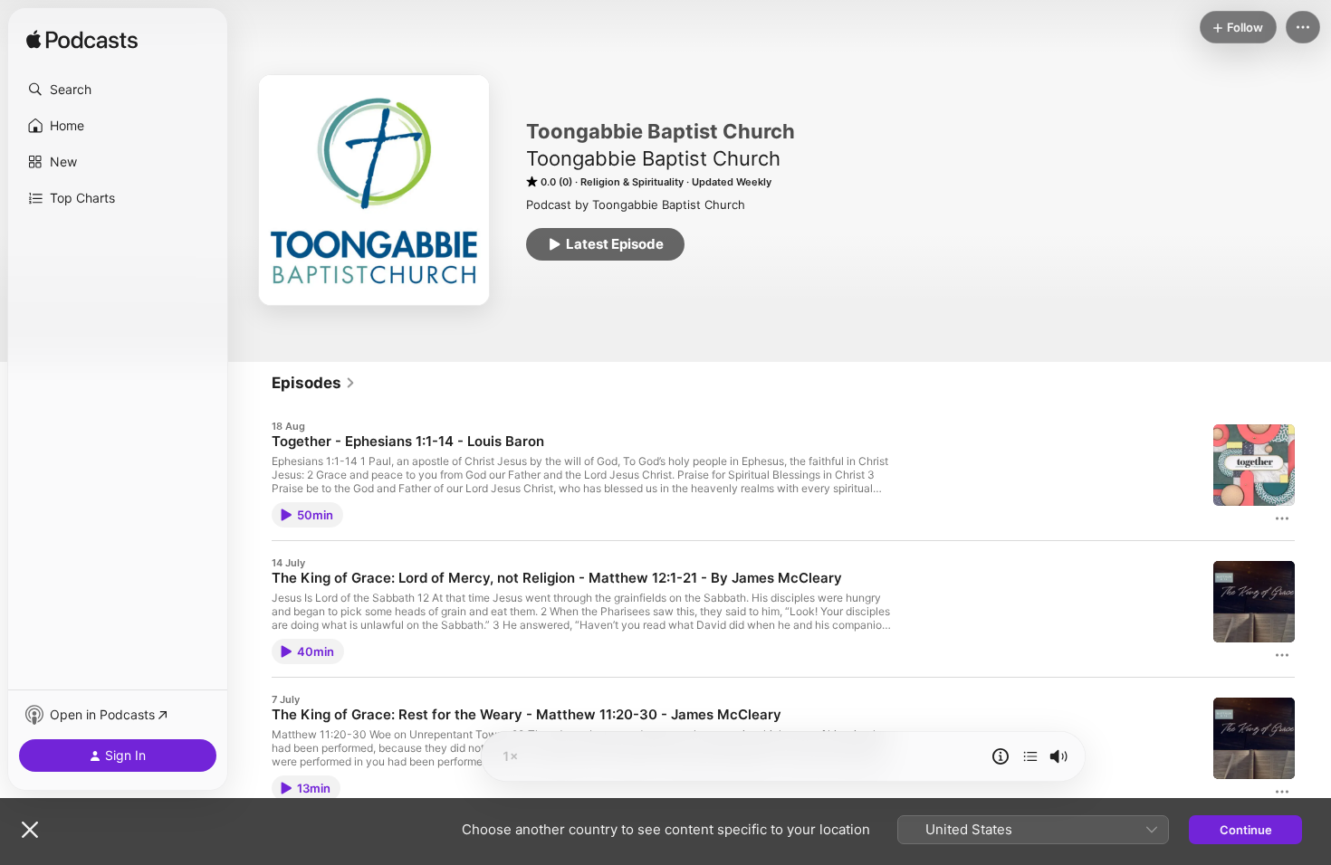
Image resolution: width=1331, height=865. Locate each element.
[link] (314, 383)
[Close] (30, 830)
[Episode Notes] (1000, 756)
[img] (82, 41)
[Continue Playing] (1030, 756)
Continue (1246, 829)
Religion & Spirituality (632, 182)
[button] (117, 89)
